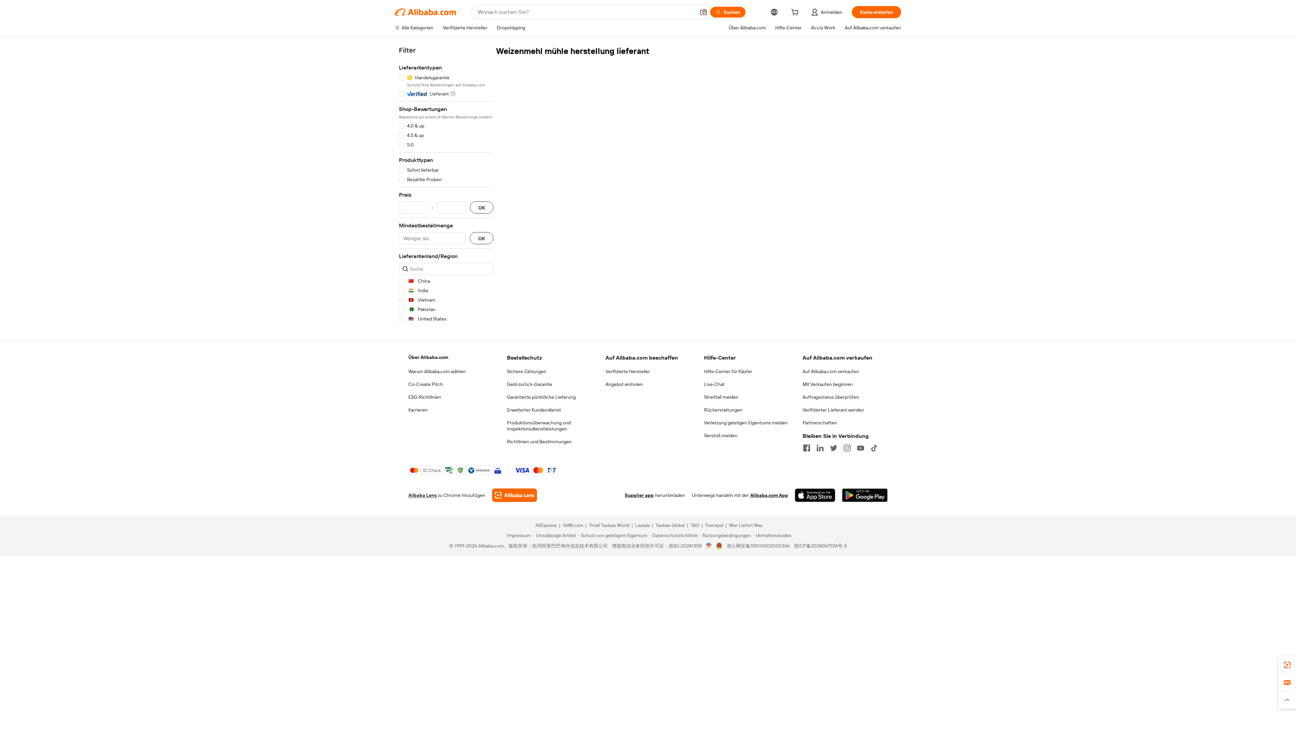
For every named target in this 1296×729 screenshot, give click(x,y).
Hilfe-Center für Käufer (728, 371)
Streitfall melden (721, 397)
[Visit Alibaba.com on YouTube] (861, 448)
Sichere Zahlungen (526, 371)
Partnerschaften (820, 422)
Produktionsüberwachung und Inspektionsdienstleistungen (539, 425)
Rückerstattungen (723, 410)
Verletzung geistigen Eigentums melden (746, 422)
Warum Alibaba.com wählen (437, 371)
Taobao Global (670, 525)
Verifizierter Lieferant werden (833, 410)
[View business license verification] (709, 545)
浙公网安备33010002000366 (758, 546)
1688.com (573, 525)
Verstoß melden (720, 435)
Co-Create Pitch (425, 384)
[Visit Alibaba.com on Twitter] (834, 448)
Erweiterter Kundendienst (534, 410)
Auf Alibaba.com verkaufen (831, 371)
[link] (1287, 665)
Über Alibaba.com (428, 357)
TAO (695, 525)
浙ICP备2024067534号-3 (820, 546)
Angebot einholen (624, 384)
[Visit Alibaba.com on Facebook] (807, 448)
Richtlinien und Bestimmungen (539, 441)
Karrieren (418, 410)
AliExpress (546, 525)
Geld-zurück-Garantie (529, 384)
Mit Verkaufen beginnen (828, 384)
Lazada (642, 525)
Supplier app (639, 495)
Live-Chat (714, 384)
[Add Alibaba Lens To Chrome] (514, 495)
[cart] (796, 13)
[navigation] (446, 185)
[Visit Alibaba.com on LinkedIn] (820, 448)
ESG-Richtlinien (424, 397)
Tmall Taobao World (609, 525)
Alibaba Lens (422, 495)
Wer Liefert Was (746, 525)
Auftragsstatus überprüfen (831, 397)
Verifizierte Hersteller (627, 371)
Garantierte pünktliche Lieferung (541, 397)
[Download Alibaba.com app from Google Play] (865, 495)
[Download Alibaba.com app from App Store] (815, 495)
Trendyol (714, 525)
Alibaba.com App (769, 495)
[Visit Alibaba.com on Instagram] (847, 448)
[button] (703, 12)
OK (481, 208)
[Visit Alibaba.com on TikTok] (874, 448)
